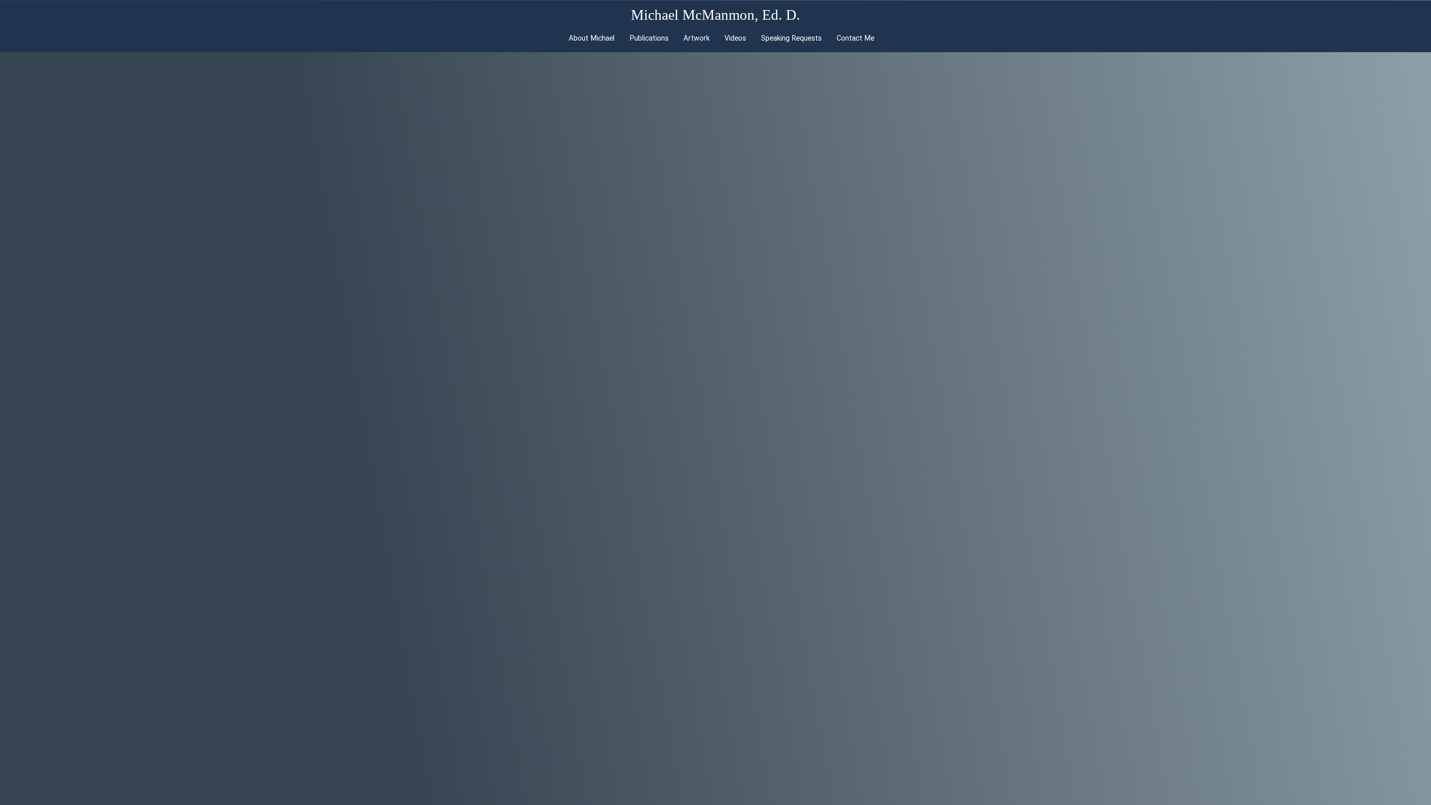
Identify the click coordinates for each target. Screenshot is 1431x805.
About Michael (592, 38)
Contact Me (855, 38)
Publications (649, 38)
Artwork (696, 38)
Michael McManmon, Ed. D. (715, 15)
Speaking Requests (791, 38)
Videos (735, 38)
